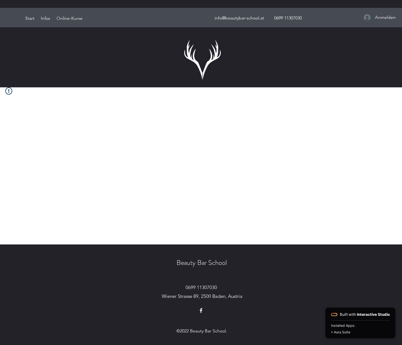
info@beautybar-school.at (239, 18)
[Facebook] (201, 310)
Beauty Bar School (202, 262)
